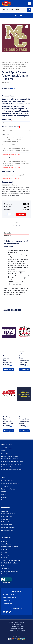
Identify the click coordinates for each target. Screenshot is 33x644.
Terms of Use (15, 626)
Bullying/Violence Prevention (9, 456)
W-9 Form (4, 552)
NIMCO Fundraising (7, 516)
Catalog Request (6, 544)
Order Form (4, 549)
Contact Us (4, 511)
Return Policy (5, 555)
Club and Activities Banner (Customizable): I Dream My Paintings (24, 421)
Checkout (4, 497)
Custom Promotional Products (15, 62)
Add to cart (21, 214)
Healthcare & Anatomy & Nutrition (11, 464)
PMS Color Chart (6, 522)
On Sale (3, 492)
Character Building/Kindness (9, 459)
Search (3, 500)
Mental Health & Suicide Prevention (11, 469)
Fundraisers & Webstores (8, 489)
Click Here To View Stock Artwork (10, 178)
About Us (4, 541)
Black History (5, 453)
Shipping (4, 557)
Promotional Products (7, 481)
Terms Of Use (5, 568)
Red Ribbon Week (6, 524)
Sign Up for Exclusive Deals (9, 563)
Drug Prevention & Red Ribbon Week (12, 461)
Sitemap (22, 631)
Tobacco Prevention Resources (10, 560)
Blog (2, 566)
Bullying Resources (7, 530)
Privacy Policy (5, 574)
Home (3, 62)
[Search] (29, 10)
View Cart (4, 494)
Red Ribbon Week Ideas (8, 527)
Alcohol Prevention (6, 448)
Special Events (5, 486)
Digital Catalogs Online (8, 514)
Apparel (3, 450)
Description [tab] (7, 233)
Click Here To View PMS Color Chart (11, 154)
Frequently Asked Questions (9, 547)
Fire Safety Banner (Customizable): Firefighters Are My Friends (8, 421)
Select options (8, 370)
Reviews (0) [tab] (8, 236)
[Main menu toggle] (29, 3)
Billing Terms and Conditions (9, 571)
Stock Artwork (5, 519)
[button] (11, 15)
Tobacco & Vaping (6, 467)
